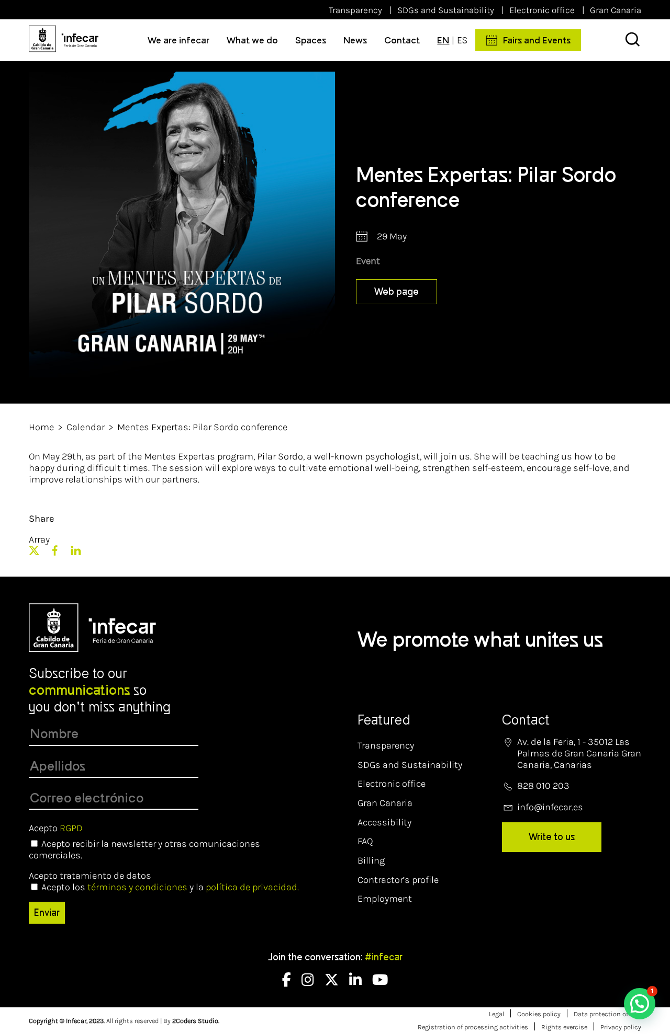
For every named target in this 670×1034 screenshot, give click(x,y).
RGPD (71, 828)
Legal (496, 1014)
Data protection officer (607, 1014)
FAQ (365, 841)
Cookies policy (539, 1014)
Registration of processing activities (473, 1027)
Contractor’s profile (398, 880)
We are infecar (178, 40)
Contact (402, 40)
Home (41, 427)
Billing (371, 860)
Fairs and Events (537, 40)
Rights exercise (564, 1027)
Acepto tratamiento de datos (90, 875)
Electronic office (542, 10)
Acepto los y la (170, 887)
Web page (396, 291)
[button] (639, 1003)
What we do (252, 40)
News (355, 40)
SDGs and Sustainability (445, 10)
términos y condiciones (137, 887)
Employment (385, 898)
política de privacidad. (252, 887)
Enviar (47, 912)
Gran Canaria (615, 10)
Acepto (56, 828)
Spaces (310, 40)
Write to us (552, 837)
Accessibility (384, 822)
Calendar (85, 427)
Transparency (355, 10)
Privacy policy (620, 1027)
